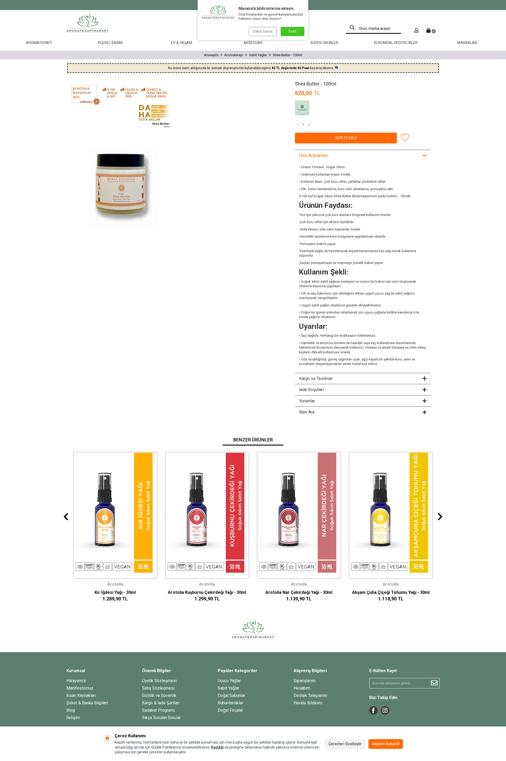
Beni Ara (306, 412)
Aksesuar (253, 43)
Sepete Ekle (346, 138)
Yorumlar (307, 400)
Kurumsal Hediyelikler (396, 43)
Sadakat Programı (158, 710)
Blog (70, 710)
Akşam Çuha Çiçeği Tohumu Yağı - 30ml (391, 592)
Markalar (467, 43)
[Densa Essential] (308, 108)
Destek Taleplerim (310, 695)
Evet (292, 31)
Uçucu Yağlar (229, 680)
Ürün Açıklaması (313, 155)
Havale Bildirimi (308, 702)
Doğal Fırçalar (230, 710)
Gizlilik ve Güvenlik (159, 695)
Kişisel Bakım (110, 43)
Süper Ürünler (324, 43)
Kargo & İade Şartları (160, 702)
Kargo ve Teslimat (315, 378)
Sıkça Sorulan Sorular (161, 717)
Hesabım (302, 688)
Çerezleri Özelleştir (345, 744)
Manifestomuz (79, 688)
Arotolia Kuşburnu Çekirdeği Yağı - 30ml (207, 592)
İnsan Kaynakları (81, 695)
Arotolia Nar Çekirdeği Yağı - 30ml (298, 592)
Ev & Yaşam (181, 43)
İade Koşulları (311, 389)
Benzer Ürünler (253, 439)
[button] (66, 516)
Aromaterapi (39, 43)
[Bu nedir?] (336, 67)
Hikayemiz (76, 680)
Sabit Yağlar (258, 55)
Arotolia (115, 584)
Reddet (217, 747)
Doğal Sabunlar (231, 695)
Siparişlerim (304, 680)
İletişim (73, 717)
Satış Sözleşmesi (158, 688)
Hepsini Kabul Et (386, 744)
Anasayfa (211, 55)
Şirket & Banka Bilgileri (87, 702)
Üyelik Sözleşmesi (159, 680)
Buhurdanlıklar (230, 702)
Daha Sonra (263, 31)
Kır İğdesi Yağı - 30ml (115, 592)
